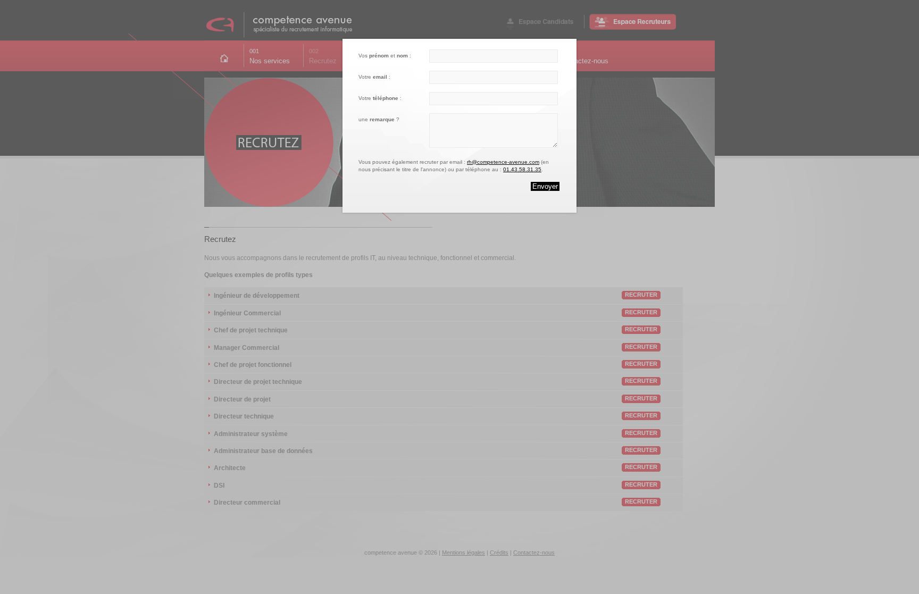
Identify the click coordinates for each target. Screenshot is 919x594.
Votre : (374, 77)
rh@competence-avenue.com (503, 162)
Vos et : (384, 55)
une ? (378, 119)
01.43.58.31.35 (522, 169)
